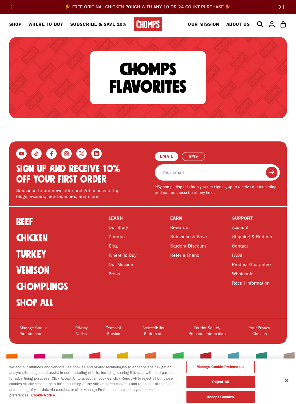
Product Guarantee (251, 264)
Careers (117, 236)
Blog (113, 246)
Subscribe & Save (188, 236)
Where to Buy (45, 24)
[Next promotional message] (280, 7)
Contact (240, 246)
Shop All (34, 303)
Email (166, 156)
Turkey (31, 254)
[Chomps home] (148, 24)
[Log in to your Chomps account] (271, 24)
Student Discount (188, 246)
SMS (193, 156)
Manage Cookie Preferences (34, 330)
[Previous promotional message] (11, 7)
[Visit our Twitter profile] (81, 153)
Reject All (220, 382)
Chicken (32, 238)
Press (114, 273)
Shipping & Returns (252, 236)
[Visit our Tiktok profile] (36, 153)
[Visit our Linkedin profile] (96, 153)
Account (240, 227)
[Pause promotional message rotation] (284, 7)
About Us (238, 24)
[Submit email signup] (272, 172)
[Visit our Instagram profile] (66, 153)
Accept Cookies (220, 397)
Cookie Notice (43, 395)
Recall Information (251, 283)
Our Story (118, 227)
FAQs (237, 255)
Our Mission (203, 24)
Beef (24, 221)
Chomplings (42, 286)
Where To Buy (122, 255)
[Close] (286, 380)
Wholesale (243, 273)
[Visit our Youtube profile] (21, 153)
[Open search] (260, 24)
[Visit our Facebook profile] (51, 153)
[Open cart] (283, 24)
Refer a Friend (184, 255)
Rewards (179, 227)
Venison (32, 270)
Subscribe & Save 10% (98, 24)
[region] (148, 381)
